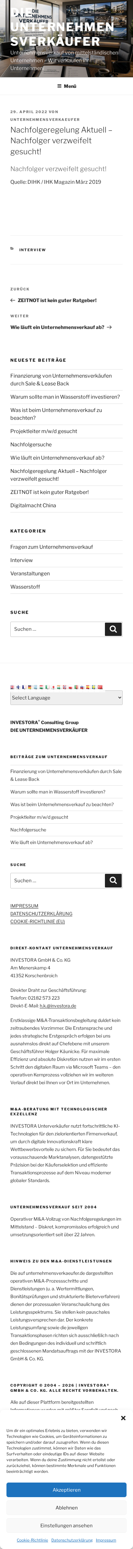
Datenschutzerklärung (72, 1540)
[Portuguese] (77, 686)
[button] (123, 1418)
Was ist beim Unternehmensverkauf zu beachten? (62, 804)
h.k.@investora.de (58, 1005)
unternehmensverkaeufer (45, 119)
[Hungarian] (42, 686)
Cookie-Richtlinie (32, 1540)
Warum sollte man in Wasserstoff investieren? (65, 397)
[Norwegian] (65, 686)
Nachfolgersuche (31, 444)
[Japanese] (54, 686)
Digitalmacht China (33, 505)
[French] (25, 686)
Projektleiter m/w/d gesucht (43, 431)
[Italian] (48, 686)
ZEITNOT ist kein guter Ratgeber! (49, 492)
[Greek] (36, 686)
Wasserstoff (25, 587)
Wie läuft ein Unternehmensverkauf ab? (57, 458)
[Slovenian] (83, 686)
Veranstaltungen (30, 573)
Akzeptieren (67, 1490)
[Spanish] (89, 686)
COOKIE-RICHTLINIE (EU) (37, 921)
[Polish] (71, 686)
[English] (13, 686)
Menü (70, 86)
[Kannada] (60, 686)
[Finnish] (19, 686)
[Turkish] (100, 686)
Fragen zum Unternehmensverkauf (51, 547)
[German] (31, 686)
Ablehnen (67, 1508)
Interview (32, 250)
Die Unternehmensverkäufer (62, 27)
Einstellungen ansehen (66, 1526)
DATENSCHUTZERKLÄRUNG (41, 913)
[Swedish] (94, 686)
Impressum (106, 1540)
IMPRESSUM (24, 906)
